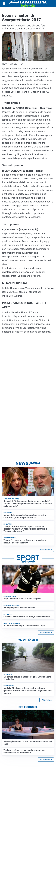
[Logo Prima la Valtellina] (28, 4)
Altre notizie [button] (46, 549)
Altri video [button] (47, 700)
